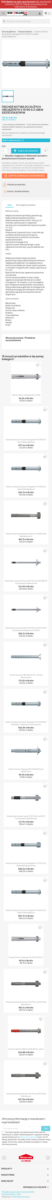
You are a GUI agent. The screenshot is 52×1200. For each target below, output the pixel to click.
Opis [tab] (9, 205)
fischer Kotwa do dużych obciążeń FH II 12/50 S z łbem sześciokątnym (26, 440)
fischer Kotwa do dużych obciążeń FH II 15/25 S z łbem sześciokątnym (26, 488)
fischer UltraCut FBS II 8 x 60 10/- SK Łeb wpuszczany (26, 676)
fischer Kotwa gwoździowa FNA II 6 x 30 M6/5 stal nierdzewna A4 (26, 535)
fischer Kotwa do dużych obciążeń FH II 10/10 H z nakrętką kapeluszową (26, 864)
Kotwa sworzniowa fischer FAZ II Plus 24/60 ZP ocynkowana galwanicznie (26, 817)
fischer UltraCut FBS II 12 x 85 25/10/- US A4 (26, 1049)
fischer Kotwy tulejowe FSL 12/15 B (26, 395)
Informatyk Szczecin (21, 1197)
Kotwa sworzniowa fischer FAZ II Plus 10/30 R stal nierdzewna (26, 1003)
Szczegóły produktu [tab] (26, 205)
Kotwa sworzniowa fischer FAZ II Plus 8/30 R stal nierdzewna (26, 1095)
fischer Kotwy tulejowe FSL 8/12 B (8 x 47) (26, 957)
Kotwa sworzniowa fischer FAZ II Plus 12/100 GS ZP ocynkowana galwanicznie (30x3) (26, 629)
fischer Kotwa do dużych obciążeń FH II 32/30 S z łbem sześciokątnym (26, 911)
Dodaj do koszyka (26, 150)
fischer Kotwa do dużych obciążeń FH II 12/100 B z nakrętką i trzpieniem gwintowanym (26, 723)
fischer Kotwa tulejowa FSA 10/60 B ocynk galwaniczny (26, 770)
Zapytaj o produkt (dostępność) (24, 175)
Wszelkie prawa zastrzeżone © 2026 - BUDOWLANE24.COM (18, 1193)
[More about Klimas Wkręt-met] (26, 1158)
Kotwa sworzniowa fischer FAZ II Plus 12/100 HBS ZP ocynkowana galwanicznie (26, 582)
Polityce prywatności (28, 1137)
